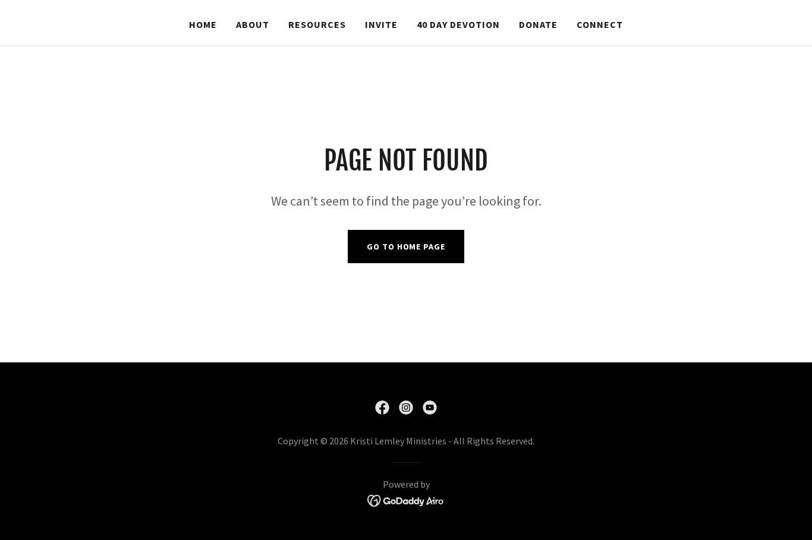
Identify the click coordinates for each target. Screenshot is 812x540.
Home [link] (203, 24)
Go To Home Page (406, 246)
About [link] (252, 24)
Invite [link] (381, 24)
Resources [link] (317, 24)
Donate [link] (538, 24)
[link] (382, 407)
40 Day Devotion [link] (458, 24)
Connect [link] (600, 24)
